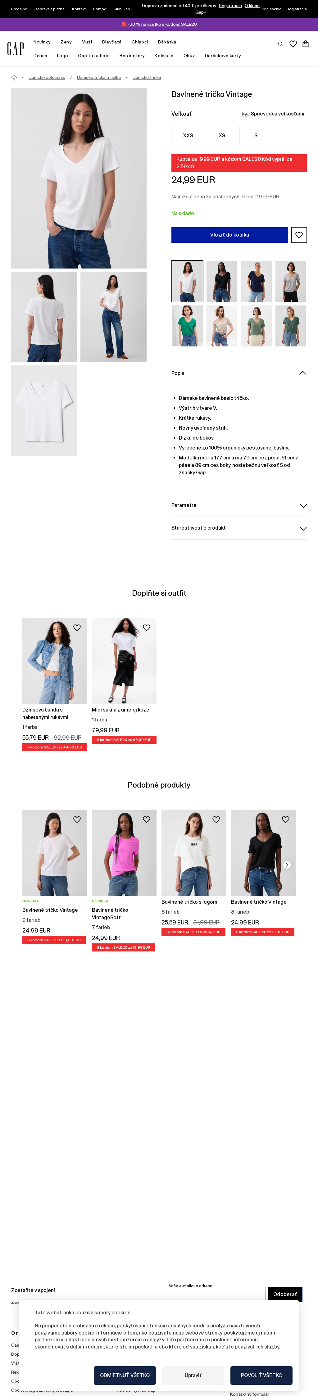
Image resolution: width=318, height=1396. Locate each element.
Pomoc (99, 9)
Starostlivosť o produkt (198, 528)
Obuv (189, 55)
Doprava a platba (49, 9)
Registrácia (230, 5)
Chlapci (140, 41)
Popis (177, 373)
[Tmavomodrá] (256, 281)
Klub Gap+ (123, 9)
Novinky (42, 41)
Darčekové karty (223, 55)
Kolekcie (164, 55)
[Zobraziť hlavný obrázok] (79, 178)
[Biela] (187, 281)
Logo (62, 55)
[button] (299, 235)
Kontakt (79, 9)
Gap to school (94, 55)
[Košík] (305, 43)
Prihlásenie (271, 9)
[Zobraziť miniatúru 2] (113, 317)
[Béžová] (222, 326)
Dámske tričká (147, 77)
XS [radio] (222, 135)
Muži (87, 41)
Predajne (19, 9)
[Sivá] (291, 281)
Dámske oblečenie (47, 77)
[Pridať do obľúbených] (77, 628)
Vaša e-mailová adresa (190, 1286)
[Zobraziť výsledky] (280, 43)
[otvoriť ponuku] (54, 42)
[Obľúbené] (293, 43)
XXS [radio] (188, 135)
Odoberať (285, 1294)
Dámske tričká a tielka (99, 77)
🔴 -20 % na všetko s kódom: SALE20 (159, 24)
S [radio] (255, 135)
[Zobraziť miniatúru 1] (44, 317)
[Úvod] (14, 77)
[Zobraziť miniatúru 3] (44, 410)
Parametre (184, 505)
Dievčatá (112, 41)
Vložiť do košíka (229, 235)
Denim (40, 55)
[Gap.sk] (15, 48)
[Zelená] (187, 326)
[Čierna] (222, 281)
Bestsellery (132, 55)
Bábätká (167, 41)
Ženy (66, 41)
